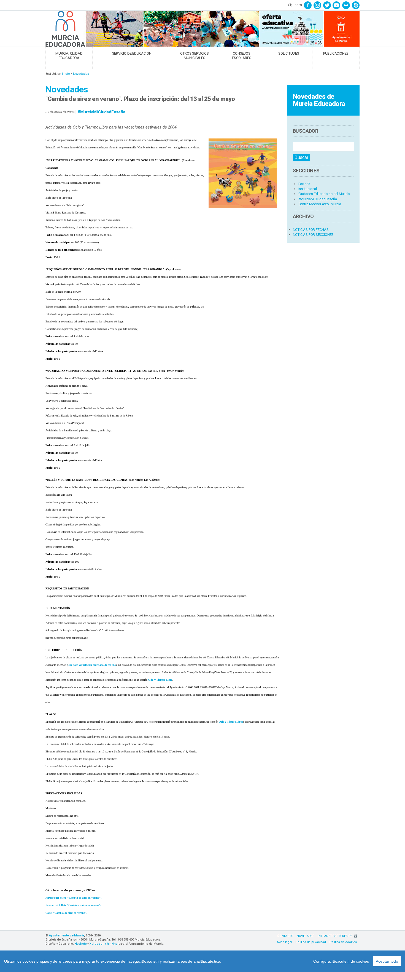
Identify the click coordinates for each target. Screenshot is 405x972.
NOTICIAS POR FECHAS (311, 230)
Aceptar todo (387, 961)
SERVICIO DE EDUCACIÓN (132, 53)
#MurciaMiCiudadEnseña (101, 112)
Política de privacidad (310, 942)
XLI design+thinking (104, 944)
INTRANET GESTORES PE (335, 936)
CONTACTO (285, 936)
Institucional (307, 189)
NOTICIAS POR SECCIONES (313, 235)
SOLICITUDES (288, 53)
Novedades (81, 74)
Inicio (66, 74)
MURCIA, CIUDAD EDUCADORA (68, 55)
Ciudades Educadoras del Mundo (324, 194)
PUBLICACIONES (336, 53)
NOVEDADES (305, 936)
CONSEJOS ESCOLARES (241, 55)
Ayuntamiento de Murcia (66, 935)
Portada (304, 184)
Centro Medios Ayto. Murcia (319, 204)
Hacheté (81, 944)
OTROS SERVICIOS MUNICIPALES (194, 55)
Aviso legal (284, 942)
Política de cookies (343, 942)
